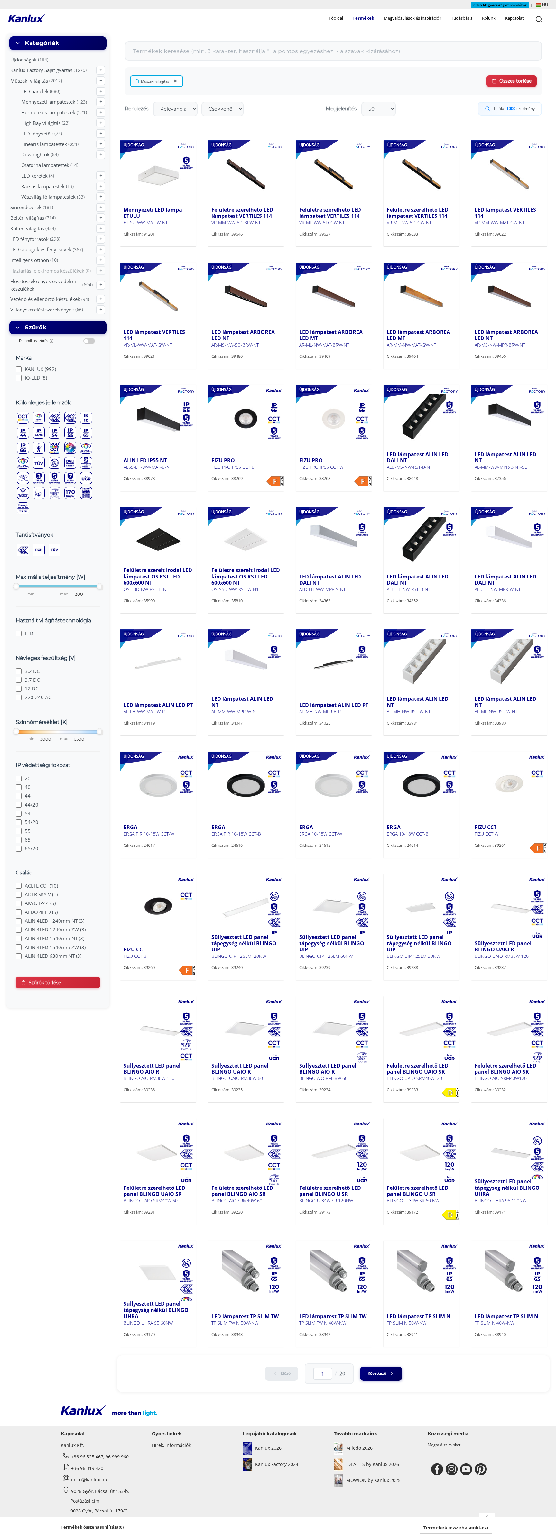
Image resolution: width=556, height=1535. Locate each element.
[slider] (16, 586)
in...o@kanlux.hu (89, 1479)
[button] (542, 5)
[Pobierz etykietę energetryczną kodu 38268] (363, 481)
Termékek (363, 18)
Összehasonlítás (150, 246)
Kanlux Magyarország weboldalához (500, 5)
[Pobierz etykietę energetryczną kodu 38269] (275, 481)
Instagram (452, 1469)
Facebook (438, 1469)
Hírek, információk (171, 1445)
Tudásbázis (461, 18)
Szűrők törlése (45, 982)
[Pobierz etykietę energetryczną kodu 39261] (538, 848)
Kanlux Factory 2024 (276, 1464)
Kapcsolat (514, 18)
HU (544, 4)
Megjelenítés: (341, 109)
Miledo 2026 (359, 1448)
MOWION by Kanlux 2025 (373, 1480)
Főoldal (336, 18)
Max (64, 594)
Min (31, 594)
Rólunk (489, 18)
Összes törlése (515, 81)
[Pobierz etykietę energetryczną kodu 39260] (187, 970)
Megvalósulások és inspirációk (412, 18)
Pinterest (481, 1469)
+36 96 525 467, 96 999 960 (100, 1457)
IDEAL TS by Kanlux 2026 (372, 1464)
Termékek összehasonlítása (455, 1527)
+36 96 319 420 (87, 1468)
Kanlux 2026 (268, 1448)
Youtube (467, 1469)
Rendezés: (137, 109)
